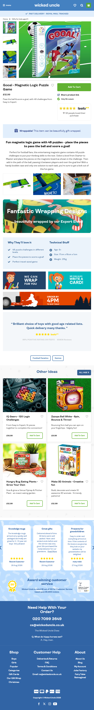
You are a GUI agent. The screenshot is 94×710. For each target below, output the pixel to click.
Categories (13, 670)
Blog (80, 662)
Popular (14, 666)
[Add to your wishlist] (52, 85)
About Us (80, 659)
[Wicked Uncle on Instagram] (49, 704)
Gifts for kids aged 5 (20, 19)
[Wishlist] (74, 5)
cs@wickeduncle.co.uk (47, 625)
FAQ (47, 662)
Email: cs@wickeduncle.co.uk (47, 674)
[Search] (81, 5)
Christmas (14, 682)
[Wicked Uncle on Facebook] (38, 704)
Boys (14, 659)
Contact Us (47, 670)
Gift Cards (14, 674)
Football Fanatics (40, 358)
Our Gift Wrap (14, 678)
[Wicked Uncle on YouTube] (55, 704)
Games (58, 358)
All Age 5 (84, 372)
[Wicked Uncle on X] (44, 704)
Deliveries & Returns (47, 659)
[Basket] (88, 5)
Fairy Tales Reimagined (80, 676)
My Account (80, 666)
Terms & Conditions (47, 666)
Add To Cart (74, 87)
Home (5, 19)
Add (35, 436)
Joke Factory (80, 670)
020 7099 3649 (47, 619)
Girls (14, 662)
